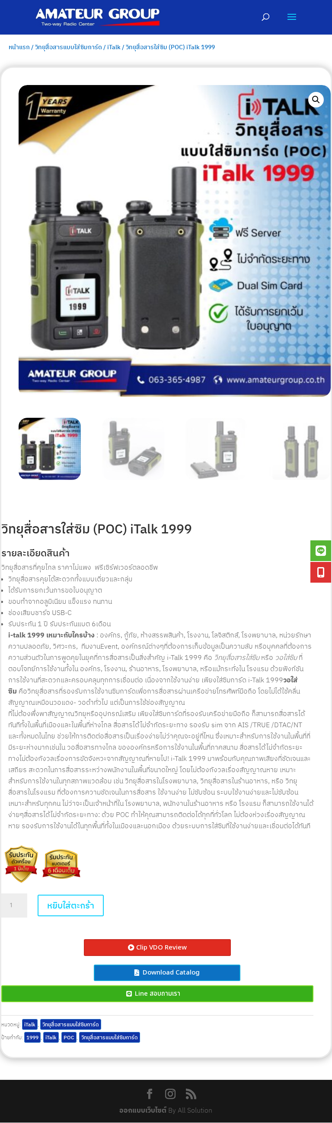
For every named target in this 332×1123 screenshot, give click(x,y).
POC (69, 1037)
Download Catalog (171, 973)
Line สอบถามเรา (157, 994)
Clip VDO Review (161, 948)
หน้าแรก (19, 47)
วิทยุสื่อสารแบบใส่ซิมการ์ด (68, 47)
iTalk (114, 47)
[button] (316, 99)
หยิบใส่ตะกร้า (70, 905)
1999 (32, 1037)
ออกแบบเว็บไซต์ (142, 1110)
